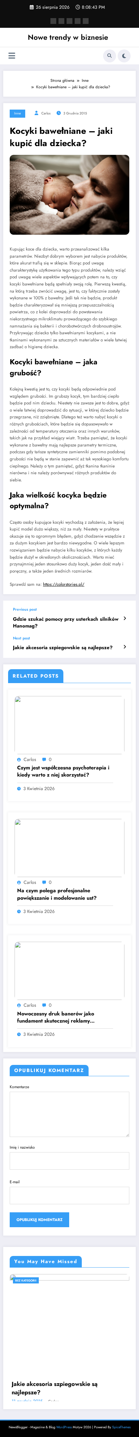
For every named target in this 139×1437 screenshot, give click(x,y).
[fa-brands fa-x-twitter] (61, 21)
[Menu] (12, 56)
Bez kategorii (26, 1280)
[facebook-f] (53, 21)
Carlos (45, 113)
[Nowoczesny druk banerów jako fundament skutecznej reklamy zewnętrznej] (69, 970)
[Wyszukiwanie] (109, 56)
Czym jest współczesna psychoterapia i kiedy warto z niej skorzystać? (63, 771)
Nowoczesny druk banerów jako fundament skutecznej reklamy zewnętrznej (55, 1017)
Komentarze (19, 1087)
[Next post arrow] (124, 647)
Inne (17, 113)
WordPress (64, 1427)
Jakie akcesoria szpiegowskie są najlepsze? (62, 647)
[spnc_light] (124, 55)
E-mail (15, 1182)
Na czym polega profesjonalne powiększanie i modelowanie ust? (57, 894)
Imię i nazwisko (22, 1147)
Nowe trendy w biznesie (68, 37)
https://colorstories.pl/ (63, 584)
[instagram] (77, 21)
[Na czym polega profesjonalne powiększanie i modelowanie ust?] (69, 848)
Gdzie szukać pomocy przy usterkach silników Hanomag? (65, 622)
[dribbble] (69, 21)
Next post (21, 638)
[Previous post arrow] (124, 618)
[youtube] (86, 21)
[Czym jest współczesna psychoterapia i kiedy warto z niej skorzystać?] (69, 724)
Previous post (25, 609)
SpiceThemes (121, 1427)
